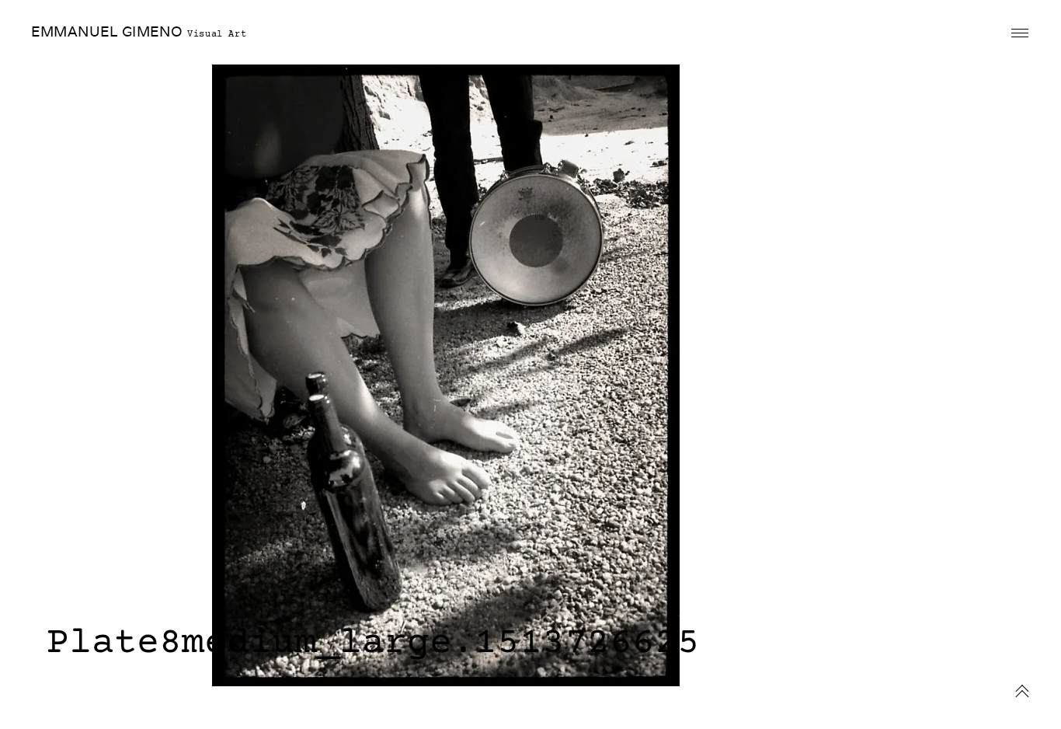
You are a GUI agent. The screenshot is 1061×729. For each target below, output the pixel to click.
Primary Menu (1019, 33)
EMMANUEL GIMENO (107, 31)
